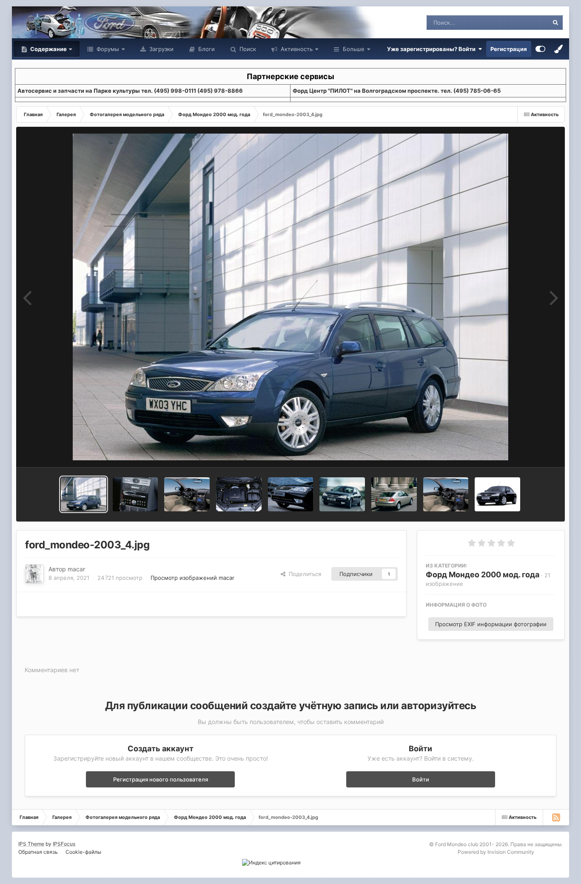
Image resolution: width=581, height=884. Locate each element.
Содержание (48, 49)
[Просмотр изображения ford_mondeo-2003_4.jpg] (83, 494)
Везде (529, 22)
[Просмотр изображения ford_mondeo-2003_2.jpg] (342, 494)
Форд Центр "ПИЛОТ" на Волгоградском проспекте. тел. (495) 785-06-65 (397, 90)
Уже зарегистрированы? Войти (432, 49)
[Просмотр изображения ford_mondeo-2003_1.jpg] (394, 494)
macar (76, 569)
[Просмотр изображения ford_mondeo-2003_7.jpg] (135, 494)
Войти (420, 779)
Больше (353, 49)
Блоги (206, 49)
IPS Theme (31, 844)
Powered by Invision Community (496, 852)
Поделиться (303, 573)
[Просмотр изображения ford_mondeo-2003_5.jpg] (239, 494)
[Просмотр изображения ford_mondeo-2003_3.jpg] (290, 494)
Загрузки (161, 49)
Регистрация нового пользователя (160, 779)
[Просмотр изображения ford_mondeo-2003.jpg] (446, 494)
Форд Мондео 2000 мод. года (482, 574)
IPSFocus (64, 844)
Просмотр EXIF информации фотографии (491, 624)
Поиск (247, 49)
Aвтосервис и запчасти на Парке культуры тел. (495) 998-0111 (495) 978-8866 (130, 90)
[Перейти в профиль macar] (34, 574)
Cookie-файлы (83, 852)
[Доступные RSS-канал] (556, 817)
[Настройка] (540, 49)
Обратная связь (38, 852)
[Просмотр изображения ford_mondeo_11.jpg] (497, 494)
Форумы (107, 49)
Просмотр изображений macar (192, 577)
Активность (296, 49)
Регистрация (508, 49)
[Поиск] (555, 22)
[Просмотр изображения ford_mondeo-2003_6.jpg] (187, 494)
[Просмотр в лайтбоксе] (290, 297)
